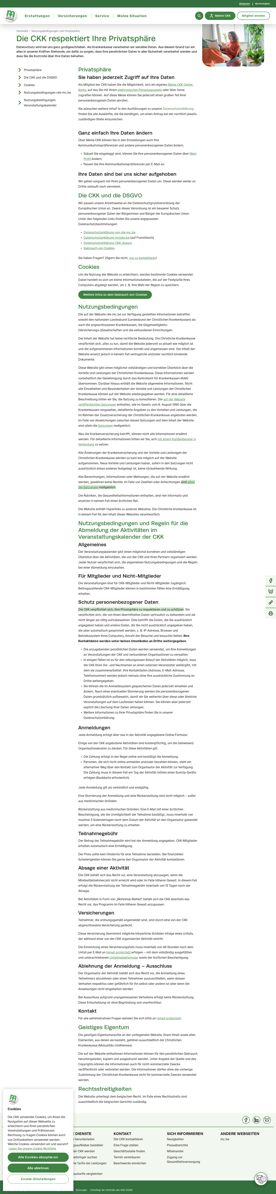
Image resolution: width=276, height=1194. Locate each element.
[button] (270, 602)
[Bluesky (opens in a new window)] (267, 1120)
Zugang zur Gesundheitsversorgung (183, 1159)
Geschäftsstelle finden (129, 1151)
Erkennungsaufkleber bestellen (81, 1145)
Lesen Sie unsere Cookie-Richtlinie (32, 1148)
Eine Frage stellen (126, 1145)
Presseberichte (177, 1145)
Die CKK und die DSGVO (40, 77)
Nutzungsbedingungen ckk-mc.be (47, 92)
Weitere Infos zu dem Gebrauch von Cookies (115, 294)
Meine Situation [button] (132, 15)
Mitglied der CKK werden (77, 1151)
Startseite (22, 31)
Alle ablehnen (38, 1168)
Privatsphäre (32, 70)
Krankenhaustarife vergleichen (81, 1174)
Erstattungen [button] (37, 15)
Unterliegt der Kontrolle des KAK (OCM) (111, 1190)
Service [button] (102, 15)
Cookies (29, 85)
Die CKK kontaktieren (128, 1139)
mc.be (224, 1139)
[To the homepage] (10, 15)
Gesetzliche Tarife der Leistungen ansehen (83, 1165)
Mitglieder (244, 4)
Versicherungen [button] (72, 15)
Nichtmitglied (262, 4)
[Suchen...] (199, 16)
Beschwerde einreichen (130, 1163)
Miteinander (175, 1151)
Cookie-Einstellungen (38, 1179)
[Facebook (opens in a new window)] (246, 1120)
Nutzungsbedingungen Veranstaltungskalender (40, 102)
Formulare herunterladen (77, 1139)
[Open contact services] (261, 1179)
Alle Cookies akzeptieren (38, 1157)
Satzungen (81, 1190)
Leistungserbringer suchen (78, 1157)
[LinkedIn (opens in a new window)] (256, 1120)
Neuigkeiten (175, 1139)
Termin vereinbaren (127, 1157)
